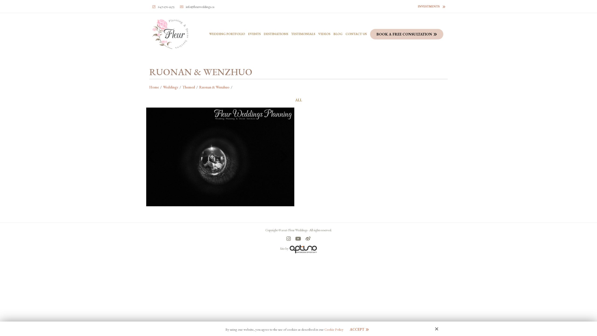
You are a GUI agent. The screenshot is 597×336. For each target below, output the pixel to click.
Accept (357, 329)
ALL (298, 100)
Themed (188, 87)
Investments (429, 6)
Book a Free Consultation (404, 34)
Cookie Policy (334, 329)
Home (154, 87)
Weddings (170, 87)
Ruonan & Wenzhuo (214, 87)
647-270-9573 (166, 7)
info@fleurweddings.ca (200, 7)
